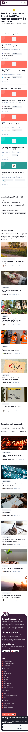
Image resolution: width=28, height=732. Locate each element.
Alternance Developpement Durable (10, 210)
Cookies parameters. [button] (7, 722)
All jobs (5, 671)
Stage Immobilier (5, 200)
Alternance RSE (5, 216)
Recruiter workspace (8, 687)
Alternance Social (14, 216)
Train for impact (7, 673)
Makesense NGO (7, 665)
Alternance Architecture (7, 205)
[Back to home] (6, 614)
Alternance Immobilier (15, 200)
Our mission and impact (9, 663)
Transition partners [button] (8, 180)
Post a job (6, 679)
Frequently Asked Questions (10, 695)
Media (5, 675)
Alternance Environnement (7, 213)
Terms (5, 697)
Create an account (8, 683)
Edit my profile (7, 685)
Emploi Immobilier (5, 202)
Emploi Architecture (18, 205)
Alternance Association (7, 208)
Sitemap (5, 705)
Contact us (6, 693)
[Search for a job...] (21, 3)
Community (6, 677)
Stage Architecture (15, 202)
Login (5, 681)
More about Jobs (8, 661)
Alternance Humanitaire (20, 213)
